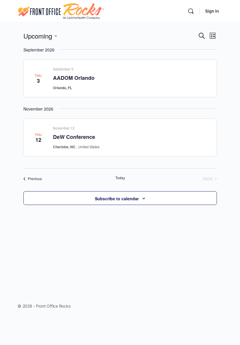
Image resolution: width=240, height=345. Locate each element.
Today (120, 177)
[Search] (191, 11)
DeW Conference (74, 137)
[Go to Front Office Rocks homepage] (61, 10)
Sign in (212, 10)
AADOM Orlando (74, 78)
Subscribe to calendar (117, 198)
